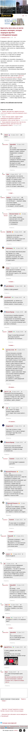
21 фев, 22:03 (18, 647)
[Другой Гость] (1, 647)
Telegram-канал (10, 727)
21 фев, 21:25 (17, 617)
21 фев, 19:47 (18, 297)
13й (7, 408)
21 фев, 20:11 (20, 536)
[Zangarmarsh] (3, 426)
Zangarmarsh (9, 426)
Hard (7, 174)
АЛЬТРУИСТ (7, 297)
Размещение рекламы (14, 726)
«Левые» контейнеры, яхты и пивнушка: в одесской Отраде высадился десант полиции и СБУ (8, 11)
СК (4, 563)
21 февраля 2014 (5, 37)
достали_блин (10, 349)
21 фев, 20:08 (14, 268)
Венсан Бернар (9, 312)
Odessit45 (10, 536)
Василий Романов (10, 471)
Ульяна (8, 617)
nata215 (10, 331)
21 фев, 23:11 (18, 426)
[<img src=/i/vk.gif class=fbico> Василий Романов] (1, 472)
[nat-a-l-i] (1, 391)
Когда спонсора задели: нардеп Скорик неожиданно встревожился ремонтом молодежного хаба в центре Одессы (11, 118)
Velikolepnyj (9, 248)
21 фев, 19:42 (14, 135)
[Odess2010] (5, 144)
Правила (23, 699)
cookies (16, 730)
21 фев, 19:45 (18, 232)
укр (23, 15)
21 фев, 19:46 (18, 286)
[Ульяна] (3, 618)
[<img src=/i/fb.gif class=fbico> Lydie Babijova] (1, 286)
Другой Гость (8, 647)
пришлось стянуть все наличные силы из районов (12, 76)
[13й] (3, 408)
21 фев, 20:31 (18, 519)
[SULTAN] (2, 232)
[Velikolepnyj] (3, 248)
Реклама (14, 25)
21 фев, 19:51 (19, 442)
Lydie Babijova (9, 286)
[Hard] (3, 174)
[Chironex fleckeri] (5, 216)
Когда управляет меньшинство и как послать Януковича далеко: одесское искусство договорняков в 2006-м (13, 123)
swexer (8, 554)
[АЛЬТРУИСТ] (1, 297)
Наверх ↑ (4, 700)
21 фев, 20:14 (10, 563)
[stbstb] (1, 135)
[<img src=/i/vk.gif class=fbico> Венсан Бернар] (1, 312)
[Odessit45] (3, 536)
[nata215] (4, 332)
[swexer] (3, 554)
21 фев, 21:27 (20, 632)
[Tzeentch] (5, 459)
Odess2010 (13, 144)
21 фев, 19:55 (15, 408)
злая (6, 604)
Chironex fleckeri (14, 214)
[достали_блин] (3, 350)
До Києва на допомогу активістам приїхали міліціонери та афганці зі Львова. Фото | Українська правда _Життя (14, 679)
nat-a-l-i (6, 391)
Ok (20, 730)
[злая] (1, 605)
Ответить (6, 140)
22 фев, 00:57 (12, 672)
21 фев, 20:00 (19, 248)
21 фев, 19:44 (15, 197)
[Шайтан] (2, 197)
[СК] (1, 564)
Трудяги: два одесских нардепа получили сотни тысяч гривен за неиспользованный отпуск (13, 112)
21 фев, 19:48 (19, 312)
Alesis (7, 268)
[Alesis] (3, 268)
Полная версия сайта (4, 726)
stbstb (6, 135)
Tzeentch (11, 458)
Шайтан (8, 197)
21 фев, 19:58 (20, 144)
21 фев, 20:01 (21, 349)
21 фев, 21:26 (20, 585)
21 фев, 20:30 (19, 458)
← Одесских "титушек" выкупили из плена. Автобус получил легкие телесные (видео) (12, 710)
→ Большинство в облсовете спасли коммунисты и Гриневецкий (13, 715)
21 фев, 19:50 (15, 391)
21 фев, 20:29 (17, 554)
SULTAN (9, 232)
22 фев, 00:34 (14, 174)
